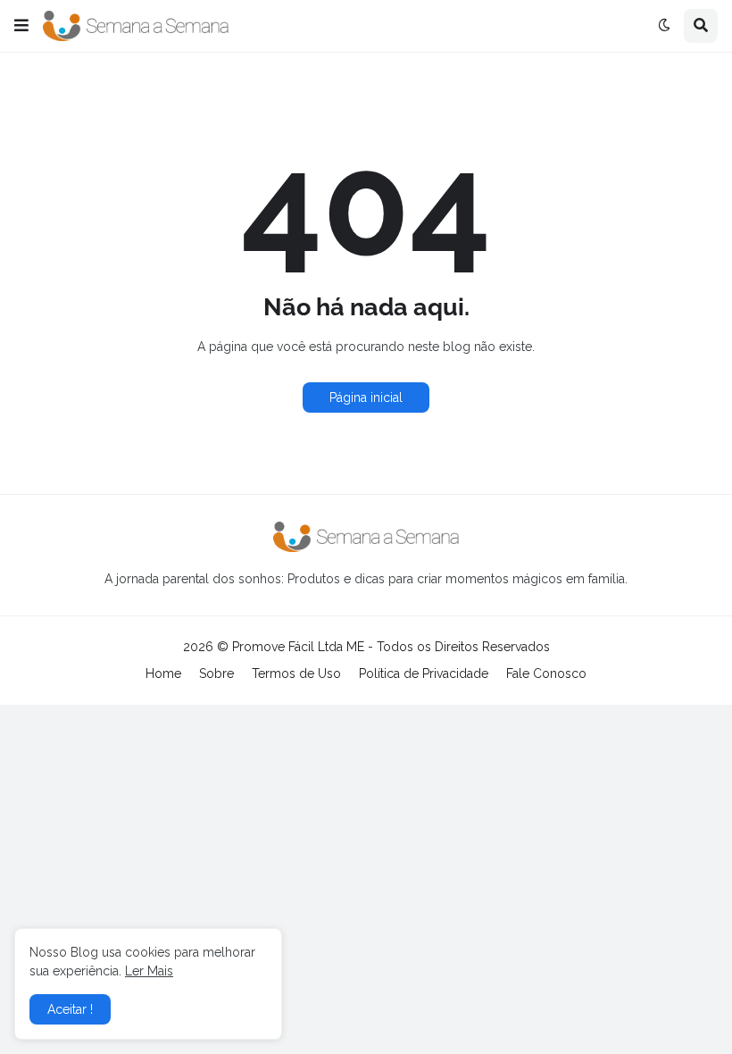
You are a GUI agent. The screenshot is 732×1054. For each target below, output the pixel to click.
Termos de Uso (296, 673)
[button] (21, 26)
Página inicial (366, 397)
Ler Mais (149, 971)
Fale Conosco (546, 673)
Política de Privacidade (423, 673)
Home (163, 673)
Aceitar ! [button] (70, 1009)
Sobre (216, 673)
